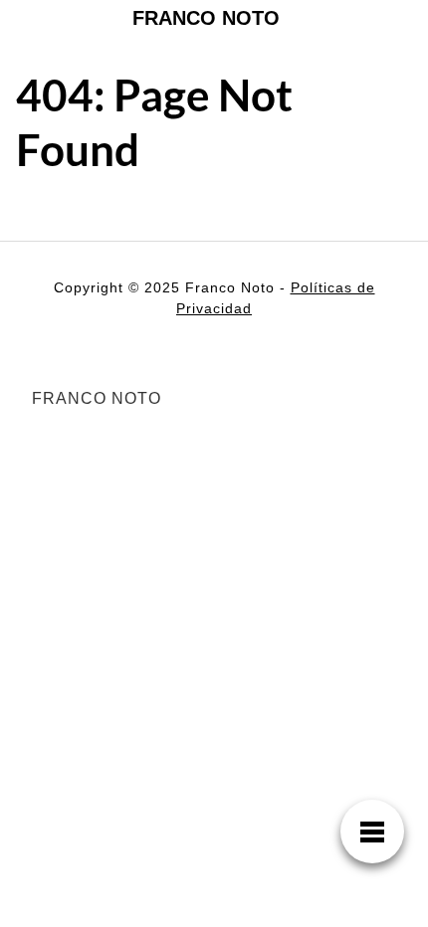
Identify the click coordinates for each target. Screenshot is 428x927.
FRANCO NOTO (206, 18)
